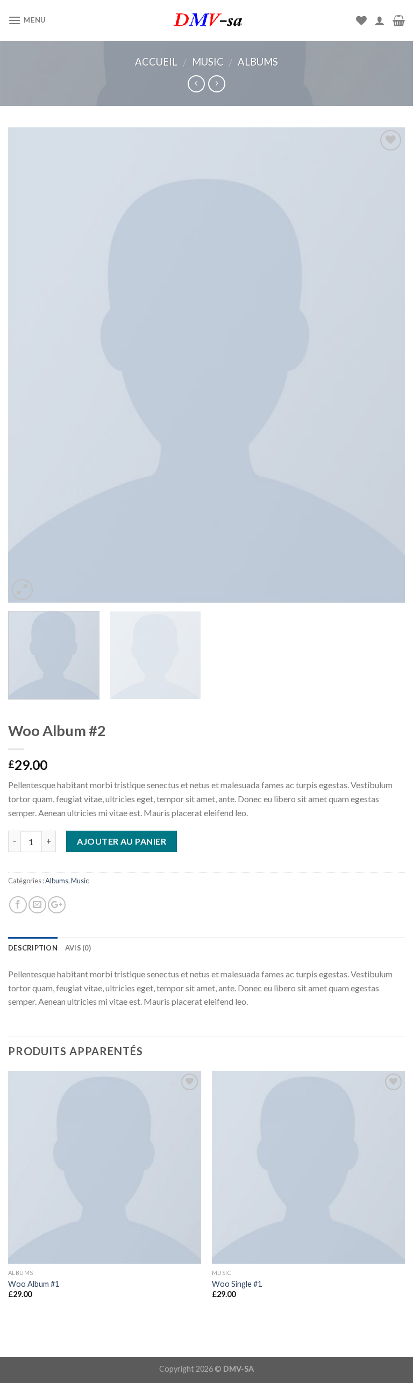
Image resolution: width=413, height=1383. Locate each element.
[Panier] (399, 20)
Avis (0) (78, 947)
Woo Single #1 (237, 1283)
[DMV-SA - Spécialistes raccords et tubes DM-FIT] (206, 20)
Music (208, 62)
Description (33, 947)
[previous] (29, 365)
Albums (258, 62)
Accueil (156, 62)
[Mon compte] (379, 20)
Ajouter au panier (121, 841)
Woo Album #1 (33, 1283)
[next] (383, 365)
